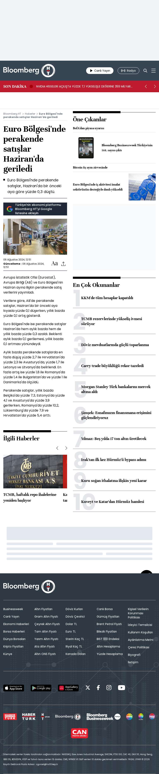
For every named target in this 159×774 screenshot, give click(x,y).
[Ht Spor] (45, 717)
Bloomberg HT (12, 113)
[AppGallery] (68, 688)
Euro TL (71, 631)
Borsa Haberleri (14, 631)
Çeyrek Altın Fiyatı (47, 624)
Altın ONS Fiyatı (45, 654)
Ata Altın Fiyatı (44, 646)
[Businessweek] (103, 717)
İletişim (133, 662)
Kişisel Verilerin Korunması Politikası (138, 613)
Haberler (30, 113)
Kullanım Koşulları (140, 632)
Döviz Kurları (74, 609)
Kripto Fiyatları (13, 646)
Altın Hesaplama (108, 646)
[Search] (145, 71)
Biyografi (134, 655)
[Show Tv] (129, 717)
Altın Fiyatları (43, 609)
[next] (155, 86)
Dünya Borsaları (14, 639)
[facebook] (98, 688)
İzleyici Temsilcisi (140, 625)
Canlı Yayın (11, 616)
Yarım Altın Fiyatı (46, 639)
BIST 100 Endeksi (108, 639)
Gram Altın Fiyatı (46, 616)
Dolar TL (71, 624)
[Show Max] (152, 717)
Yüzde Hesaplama (110, 654)
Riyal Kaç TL (74, 646)
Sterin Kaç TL (75, 639)
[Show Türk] (141, 717)
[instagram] (108, 688)
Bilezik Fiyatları (107, 631)
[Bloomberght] (29, 70)
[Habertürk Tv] (28, 717)
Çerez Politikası (138, 647)
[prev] (145, 86)
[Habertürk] (10, 717)
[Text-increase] (54, 263)
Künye (7, 654)
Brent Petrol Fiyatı (109, 624)
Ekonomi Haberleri (16, 624)
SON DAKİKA (14, 86)
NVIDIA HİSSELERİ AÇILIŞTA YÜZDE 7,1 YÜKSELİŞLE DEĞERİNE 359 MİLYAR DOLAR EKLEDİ (83, 86)
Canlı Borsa (105, 609)
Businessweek (13, 609)
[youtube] (121, 688)
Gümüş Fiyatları (108, 616)
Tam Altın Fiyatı (45, 631)
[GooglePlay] (41, 688)
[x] (87, 688)
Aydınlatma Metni (140, 640)
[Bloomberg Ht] (68, 717)
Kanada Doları (76, 654)
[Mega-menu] (153, 71)
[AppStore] (13, 688)
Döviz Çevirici (75, 616)
